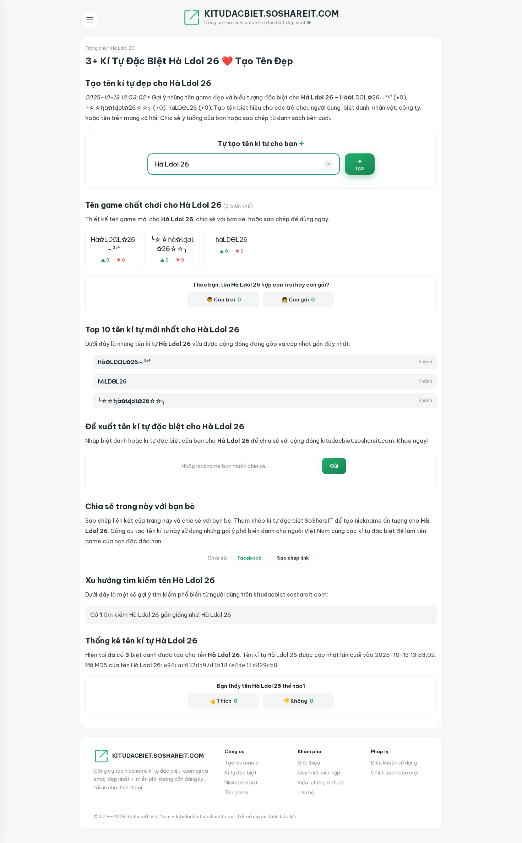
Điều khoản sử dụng (394, 763)
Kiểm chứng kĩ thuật (321, 782)
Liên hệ (306, 792)
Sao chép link (293, 558)
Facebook (249, 558)
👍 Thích (224, 701)
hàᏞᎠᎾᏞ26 (232, 239)
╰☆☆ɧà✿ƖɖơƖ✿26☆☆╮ (172, 243)
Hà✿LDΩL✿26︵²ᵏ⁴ (113, 243)
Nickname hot (240, 782)
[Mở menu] (90, 20)
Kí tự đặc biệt (240, 772)
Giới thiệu (309, 763)
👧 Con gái (298, 300)
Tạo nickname (241, 763)
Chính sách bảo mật (395, 772)
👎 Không (298, 701)
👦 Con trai (224, 300)
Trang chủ (96, 48)
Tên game (236, 792)
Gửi (334, 466)
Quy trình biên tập (319, 772)
